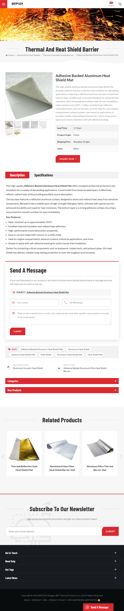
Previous (3, 456)
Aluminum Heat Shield (78, 349)
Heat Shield (46, 354)
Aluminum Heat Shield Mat (69, 354)
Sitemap (36, 600)
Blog (27, 600)
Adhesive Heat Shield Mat (23, 354)
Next (121, 456)
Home (11, 55)
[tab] (17, 175)
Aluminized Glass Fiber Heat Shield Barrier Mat (62, 468)
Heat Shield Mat (95, 354)
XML (45, 600)
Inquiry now (67, 159)
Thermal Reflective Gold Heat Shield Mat (24, 468)
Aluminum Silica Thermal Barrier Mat (100, 468)
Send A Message (99, 607)
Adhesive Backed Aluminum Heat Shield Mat (48, 292)
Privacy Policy (58, 600)
